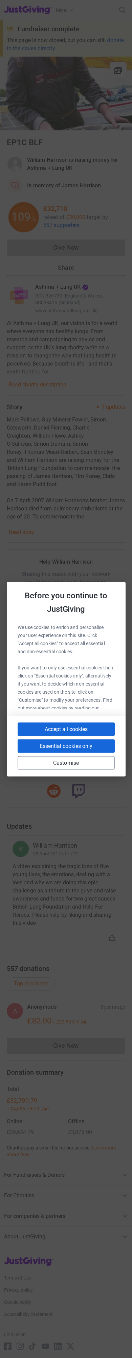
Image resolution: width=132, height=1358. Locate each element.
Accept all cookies (66, 729)
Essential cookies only (66, 746)
